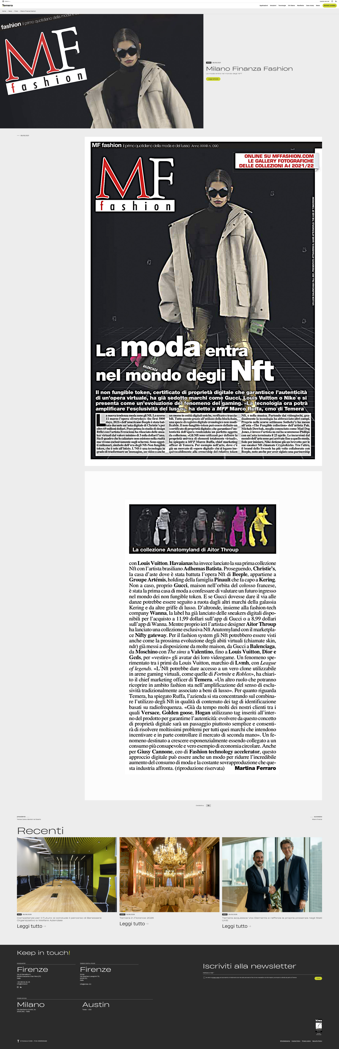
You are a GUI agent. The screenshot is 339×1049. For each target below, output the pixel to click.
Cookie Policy (296, 1041)
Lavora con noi (323, 2)
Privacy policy (306, 1041)
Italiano (8, 2)
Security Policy (317, 1041)
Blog (19, 914)
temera (8, 5)
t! (18, 1041)
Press (16, 11)
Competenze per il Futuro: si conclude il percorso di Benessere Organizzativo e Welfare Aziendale (59, 919)
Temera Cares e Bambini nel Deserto (29, 819)
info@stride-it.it (85, 984)
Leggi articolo (213, 79)
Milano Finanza (317, 819)
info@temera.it (22, 984)
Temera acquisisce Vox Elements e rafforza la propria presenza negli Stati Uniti (272, 919)
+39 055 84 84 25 (23, 982)
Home (4, 11)
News (10, 11)
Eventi (122, 914)
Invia (318, 978)
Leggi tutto (29, 926)
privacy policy (216, 977)
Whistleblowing (285, 1041)
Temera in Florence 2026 (137, 918)
